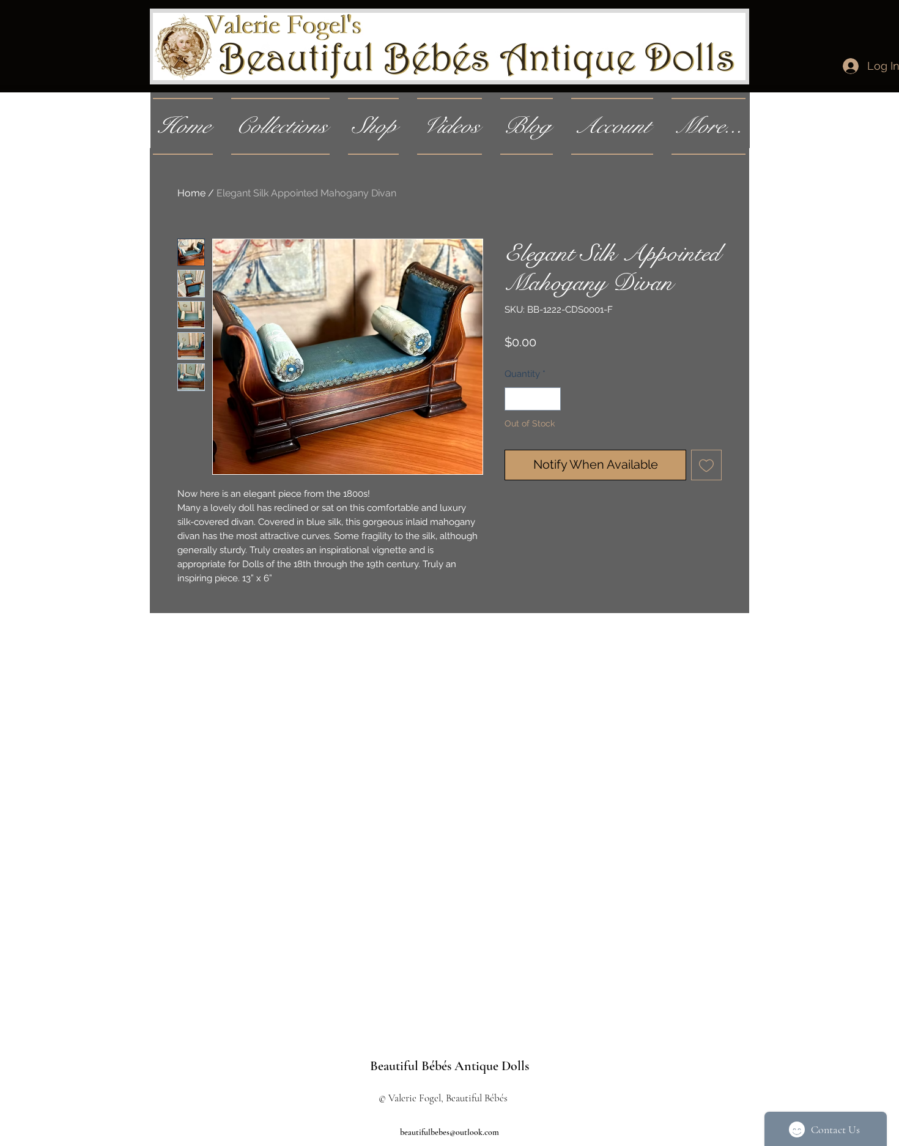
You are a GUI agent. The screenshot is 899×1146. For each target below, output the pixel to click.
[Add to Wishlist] (706, 465)
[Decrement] (514, 399)
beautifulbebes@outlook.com (449, 1132)
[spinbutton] (533, 399)
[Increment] (551, 399)
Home (191, 193)
